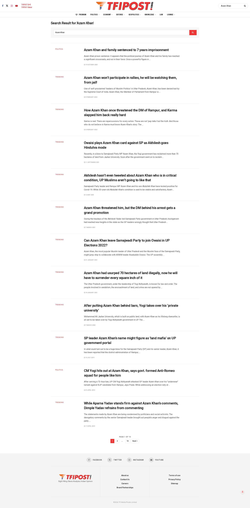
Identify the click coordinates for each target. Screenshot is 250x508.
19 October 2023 (91, 65)
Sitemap (174, 483)
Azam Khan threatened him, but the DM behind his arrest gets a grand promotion (129, 210)
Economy (107, 14)
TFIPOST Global (26, 7)
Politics (94, 14)
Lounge (170, 14)
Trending (59, 77)
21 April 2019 (90, 390)
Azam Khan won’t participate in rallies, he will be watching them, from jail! (130, 80)
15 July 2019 (89, 357)
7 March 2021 (90, 227)
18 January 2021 (91, 292)
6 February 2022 (91, 130)
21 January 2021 (91, 260)
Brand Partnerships (125, 487)
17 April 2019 (90, 426)
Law (161, 14)
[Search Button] (245, 5)
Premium (82, 14)
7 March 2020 (90, 325)
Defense (119, 14)
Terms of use (174, 475)
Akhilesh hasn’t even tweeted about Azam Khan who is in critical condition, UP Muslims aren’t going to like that (130, 178)
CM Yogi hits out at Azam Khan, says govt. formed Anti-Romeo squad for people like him (129, 373)
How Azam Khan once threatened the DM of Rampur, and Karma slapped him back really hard (130, 113)
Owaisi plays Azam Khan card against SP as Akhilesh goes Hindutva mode (126, 145)
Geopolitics (134, 14)
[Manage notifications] (242, 492)
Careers (124, 483)
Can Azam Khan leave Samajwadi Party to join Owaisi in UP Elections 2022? (127, 243)
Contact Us (125, 479)
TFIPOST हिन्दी (26, 4)
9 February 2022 (91, 97)
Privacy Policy (174, 479)
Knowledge (149, 14)
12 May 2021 (89, 195)
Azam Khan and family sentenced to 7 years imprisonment (126, 50)
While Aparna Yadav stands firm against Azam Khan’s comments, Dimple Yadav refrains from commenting (131, 406)
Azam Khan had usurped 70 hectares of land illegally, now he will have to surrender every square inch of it (130, 275)
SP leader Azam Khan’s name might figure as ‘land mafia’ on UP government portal (130, 340)
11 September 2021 (92, 162)
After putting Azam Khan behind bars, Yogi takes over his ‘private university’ (131, 308)
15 (128, 441)
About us (125, 475)
